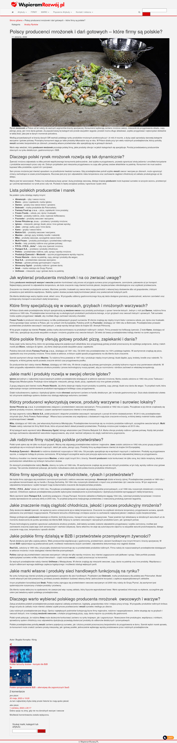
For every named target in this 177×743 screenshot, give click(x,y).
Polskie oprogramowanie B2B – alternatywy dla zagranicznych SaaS (39, 687)
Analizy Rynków (31, 24)
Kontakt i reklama (84, 12)
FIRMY (34, 12)
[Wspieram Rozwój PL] (13, 12)
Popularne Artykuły (61, 12)
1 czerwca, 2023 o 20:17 (20, 707)
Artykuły (21, 12)
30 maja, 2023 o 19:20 (19, 698)
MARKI (44, 12)
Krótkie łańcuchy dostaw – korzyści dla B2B (29, 664)
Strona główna (16, 20)
